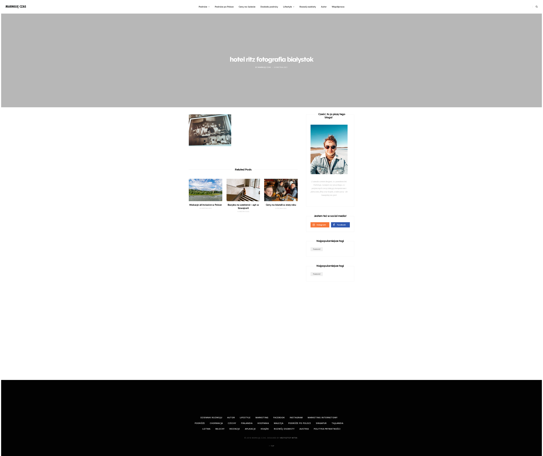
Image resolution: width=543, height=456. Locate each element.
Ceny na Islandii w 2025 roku (281, 205)
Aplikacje (250, 428)
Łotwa (206, 428)
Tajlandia (337, 423)
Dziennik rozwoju (211, 417)
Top (272, 446)
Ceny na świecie (247, 7)
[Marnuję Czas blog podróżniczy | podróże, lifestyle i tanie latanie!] (16, 6)
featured (316, 249)
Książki (265, 428)
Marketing (262, 417)
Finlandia (247, 423)
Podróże (203, 7)
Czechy (232, 423)
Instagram (296, 417)
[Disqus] (243, 257)
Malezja (278, 423)
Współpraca (338, 7)
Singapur (321, 423)
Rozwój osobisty (307, 7)
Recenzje (235, 428)
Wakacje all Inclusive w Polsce (205, 205)
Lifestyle (287, 7)
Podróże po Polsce (224, 7)
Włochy (220, 428)
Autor (324, 7)
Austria (304, 428)
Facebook (279, 417)
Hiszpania (263, 423)
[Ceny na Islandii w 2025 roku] (281, 190)
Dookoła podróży (269, 7)
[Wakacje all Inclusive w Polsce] (205, 190)
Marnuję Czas (264, 67)
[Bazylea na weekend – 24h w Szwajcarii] (243, 190)
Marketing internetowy (323, 417)
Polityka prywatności (327, 428)
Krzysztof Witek (289, 438)
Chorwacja (216, 423)
